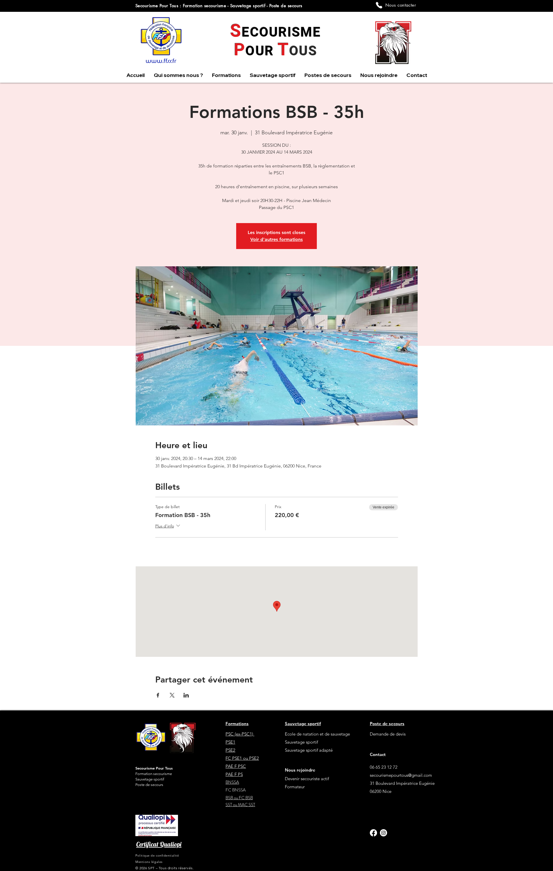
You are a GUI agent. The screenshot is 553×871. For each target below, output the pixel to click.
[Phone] (379, 5)
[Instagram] (383, 832)
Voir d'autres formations (276, 239)
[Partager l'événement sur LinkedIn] (186, 695)
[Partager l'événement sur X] (172, 695)
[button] (272, 75)
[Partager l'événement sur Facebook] (158, 695)
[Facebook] (373, 832)
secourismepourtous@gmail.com (401, 775)
